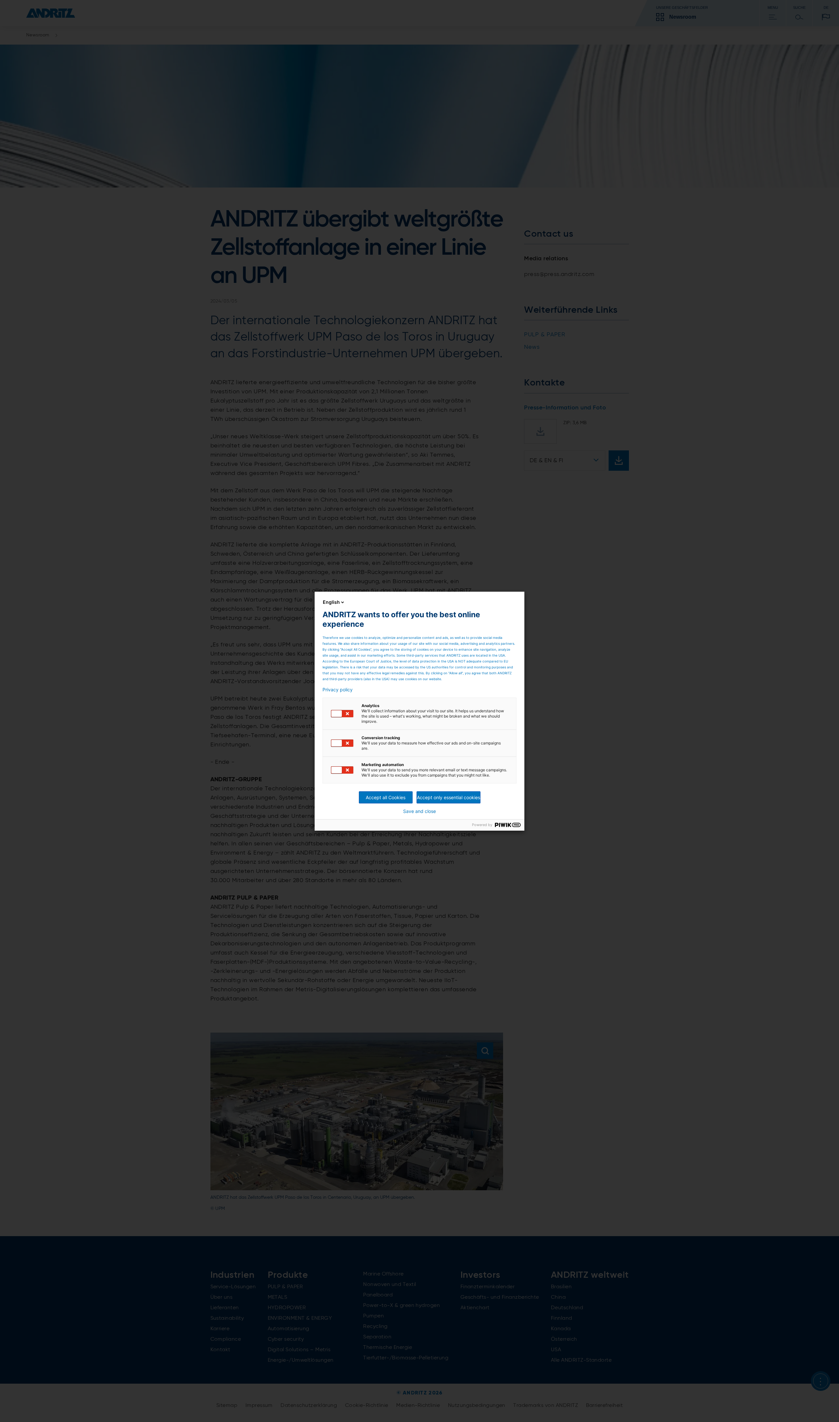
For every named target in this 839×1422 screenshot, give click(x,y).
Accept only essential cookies (448, 797)
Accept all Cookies (385, 797)
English (331, 602)
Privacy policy (337, 689)
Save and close (419, 811)
